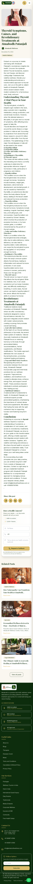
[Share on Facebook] (6, 501)
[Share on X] (11, 501)
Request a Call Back (17, 548)
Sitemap (27, 880)
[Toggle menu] (29, 3)
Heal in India (6, 789)
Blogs (4, 746)
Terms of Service (18, 880)
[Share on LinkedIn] (15, 501)
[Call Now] (24, 3)
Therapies (6, 750)
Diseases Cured (8, 754)
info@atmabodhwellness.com (13, 848)
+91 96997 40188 (9, 838)
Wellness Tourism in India (10, 785)
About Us (5, 743)
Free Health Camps (8, 818)
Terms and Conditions (9, 761)
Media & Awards (8, 803)
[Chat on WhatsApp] (28, 880)
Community (6, 815)
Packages (6, 781)
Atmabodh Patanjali (17, 87)
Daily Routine (7, 796)
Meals (5, 757)
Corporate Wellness (9, 807)
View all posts (16, 674)
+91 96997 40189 (9, 843)
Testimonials (6, 800)
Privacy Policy (7, 768)
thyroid (25, 419)
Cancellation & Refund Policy (11, 765)
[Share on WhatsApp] (20, 501)
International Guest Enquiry (11, 792)
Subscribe (16, 868)
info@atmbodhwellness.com (17, 483)
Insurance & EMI (7, 811)
